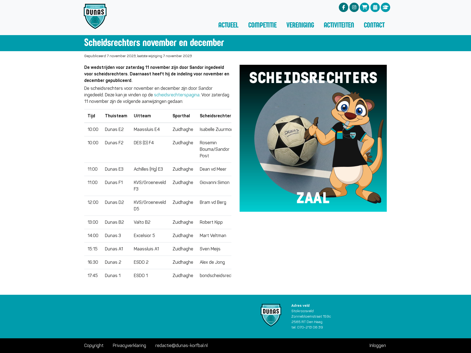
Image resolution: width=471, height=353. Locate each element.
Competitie (262, 24)
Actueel (228, 24)
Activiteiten (339, 24)
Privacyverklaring (129, 345)
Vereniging (300, 24)
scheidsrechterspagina (177, 94)
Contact (374, 24)
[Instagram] (354, 7)
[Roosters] (375, 7)
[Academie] (385, 7)
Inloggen (378, 345)
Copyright (94, 345)
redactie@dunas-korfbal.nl (181, 345)
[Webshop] (364, 7)
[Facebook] (343, 7)
